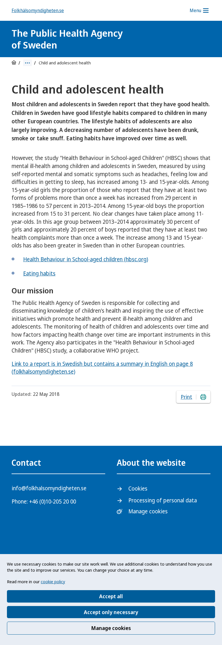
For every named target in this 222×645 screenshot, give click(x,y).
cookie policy (53, 581)
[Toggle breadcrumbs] (27, 62)
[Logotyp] (170, 39)
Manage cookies (111, 628)
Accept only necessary (111, 612)
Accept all (111, 596)
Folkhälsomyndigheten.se (38, 10)
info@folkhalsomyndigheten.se (49, 488)
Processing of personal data (162, 500)
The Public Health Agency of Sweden (67, 39)
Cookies (137, 488)
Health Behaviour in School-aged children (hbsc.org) (85, 259)
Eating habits (39, 273)
